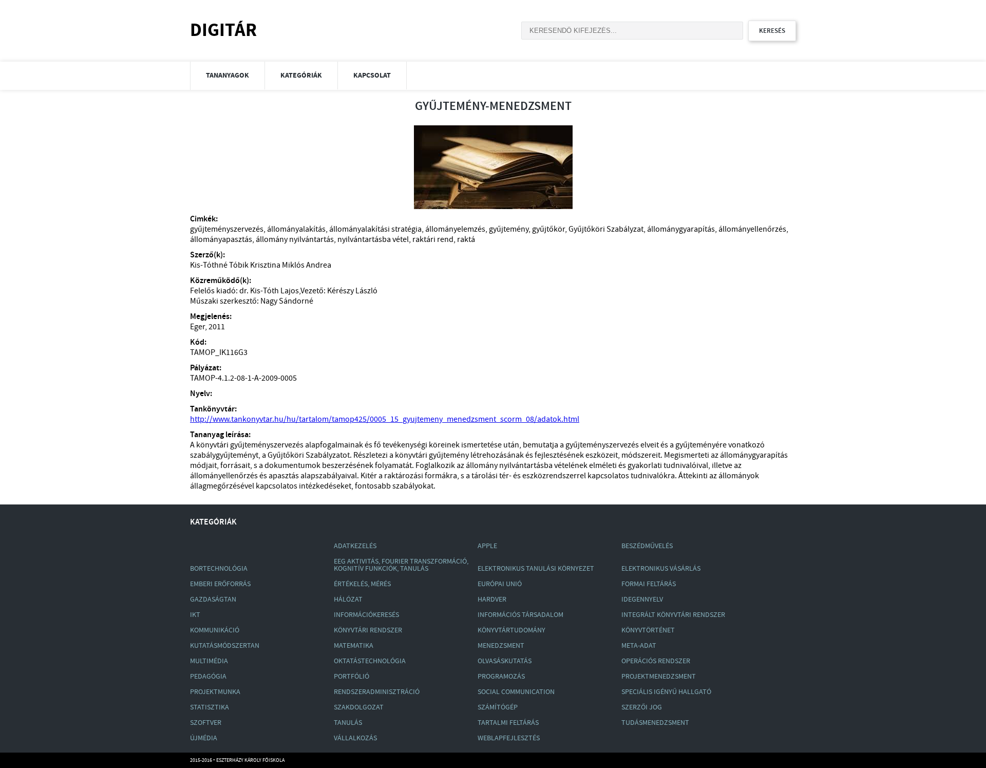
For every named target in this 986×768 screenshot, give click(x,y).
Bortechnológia (219, 568)
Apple (487, 546)
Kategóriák (301, 75)
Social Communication (516, 692)
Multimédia (209, 661)
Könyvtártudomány (511, 630)
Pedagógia (208, 676)
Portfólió (351, 676)
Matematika (353, 645)
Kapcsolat (372, 75)
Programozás (501, 676)
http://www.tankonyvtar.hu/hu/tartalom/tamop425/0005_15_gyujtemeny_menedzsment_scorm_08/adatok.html (384, 419)
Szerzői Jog (641, 707)
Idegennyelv (642, 599)
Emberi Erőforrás (220, 584)
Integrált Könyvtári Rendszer (673, 615)
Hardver (492, 599)
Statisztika (209, 707)
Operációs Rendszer (655, 661)
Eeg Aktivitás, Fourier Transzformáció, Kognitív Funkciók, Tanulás (401, 565)
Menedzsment (501, 645)
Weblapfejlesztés (509, 738)
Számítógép (498, 707)
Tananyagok (227, 75)
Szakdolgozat (359, 707)
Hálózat (348, 599)
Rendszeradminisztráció (377, 692)
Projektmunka (215, 692)
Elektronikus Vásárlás (660, 568)
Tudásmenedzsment (655, 722)
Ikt (195, 615)
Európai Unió (500, 584)
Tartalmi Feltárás (508, 722)
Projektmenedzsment (658, 676)
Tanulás (348, 722)
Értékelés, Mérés (362, 584)
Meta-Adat (638, 645)
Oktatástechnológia (370, 661)
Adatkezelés (355, 546)
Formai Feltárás (648, 584)
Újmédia (203, 738)
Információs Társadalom (520, 615)
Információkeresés (366, 615)
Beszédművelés (647, 546)
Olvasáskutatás (505, 661)
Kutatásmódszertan (224, 645)
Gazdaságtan (213, 599)
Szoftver (205, 722)
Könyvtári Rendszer (368, 630)
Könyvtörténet (648, 630)
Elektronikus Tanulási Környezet (536, 568)
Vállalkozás (355, 738)
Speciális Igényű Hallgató (666, 692)
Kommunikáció (214, 630)
